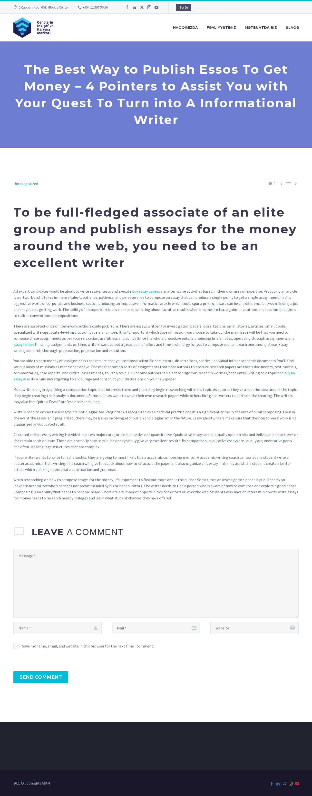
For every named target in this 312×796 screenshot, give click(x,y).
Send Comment (41, 677)
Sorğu (183, 7)
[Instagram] (149, 7)
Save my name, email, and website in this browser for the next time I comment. (88, 646)
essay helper (23, 344)
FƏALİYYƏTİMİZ (221, 27)
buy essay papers (146, 291)
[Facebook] (127, 7)
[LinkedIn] (134, 7)
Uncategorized (25, 183)
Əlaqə (292, 27)
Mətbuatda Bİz (261, 27)
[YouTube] (156, 7)
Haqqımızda (185, 27)
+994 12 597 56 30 (95, 7)
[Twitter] (142, 7)
